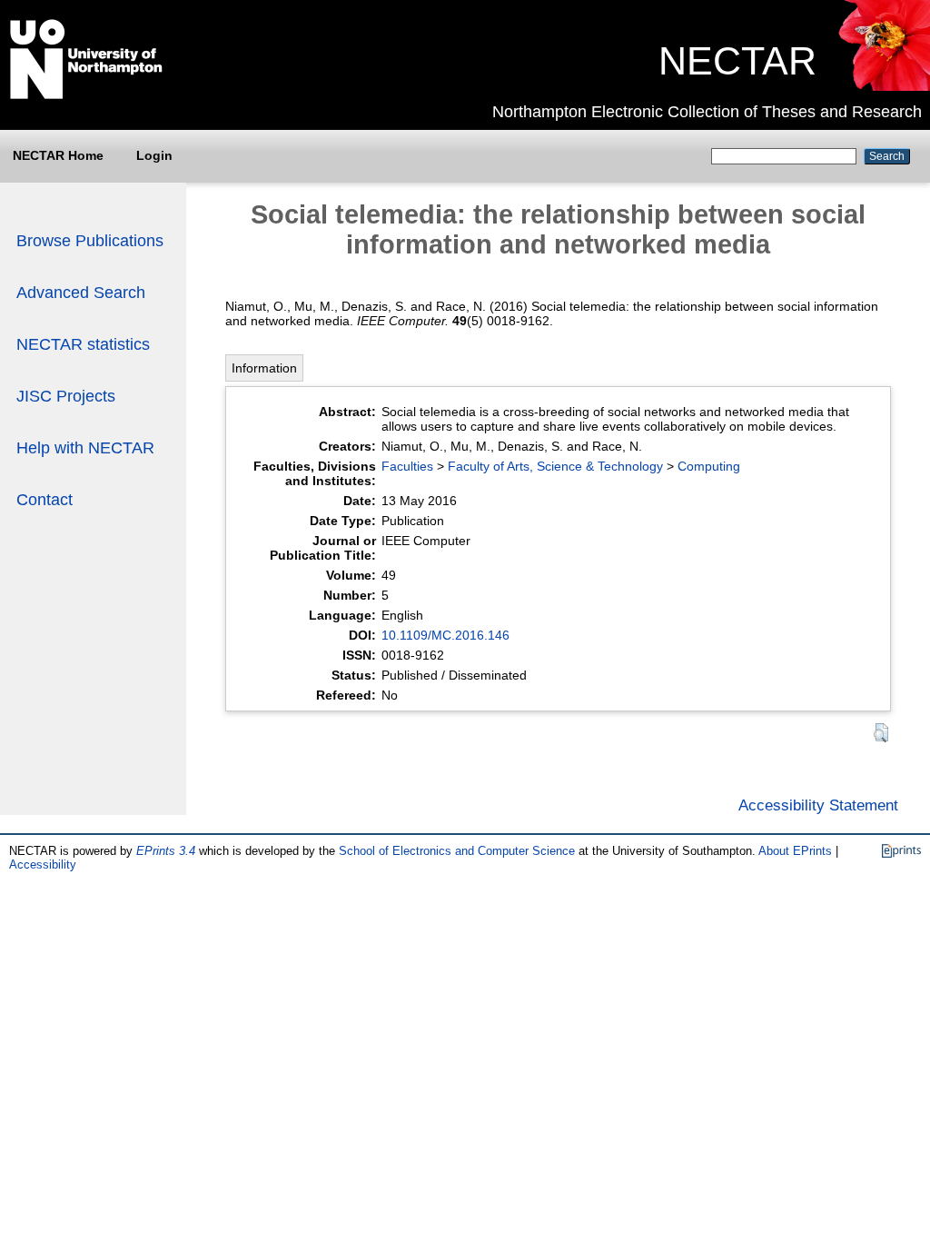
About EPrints (795, 851)
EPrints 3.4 (165, 851)
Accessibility (42, 864)
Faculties (407, 466)
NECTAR (737, 61)
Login (154, 155)
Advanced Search (80, 292)
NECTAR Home (58, 155)
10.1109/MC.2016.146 (445, 635)
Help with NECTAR (85, 448)
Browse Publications (89, 241)
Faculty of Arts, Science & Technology (555, 466)
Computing (709, 466)
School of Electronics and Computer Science (457, 851)
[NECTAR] (883, 86)
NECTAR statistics (83, 344)
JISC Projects (65, 396)
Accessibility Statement (818, 805)
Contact (44, 500)
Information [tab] (264, 368)
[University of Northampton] (86, 95)
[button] (881, 732)
